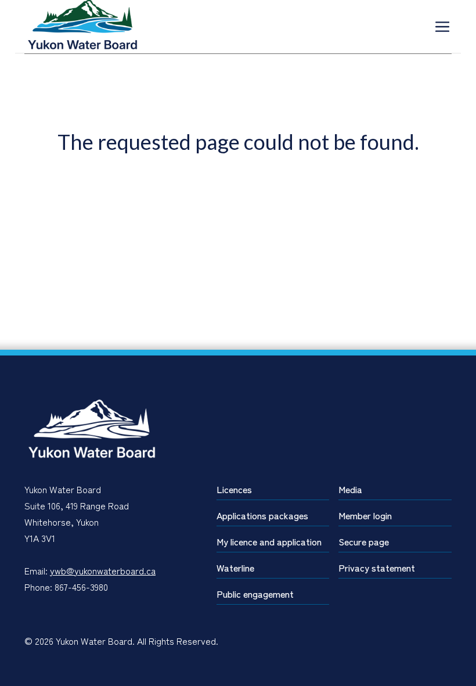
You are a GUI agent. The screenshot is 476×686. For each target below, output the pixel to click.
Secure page (363, 541)
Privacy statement (376, 567)
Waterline (235, 567)
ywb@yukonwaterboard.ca (103, 570)
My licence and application (269, 541)
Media (350, 489)
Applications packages (262, 515)
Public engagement (255, 594)
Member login (365, 515)
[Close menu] (442, 27)
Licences (234, 489)
